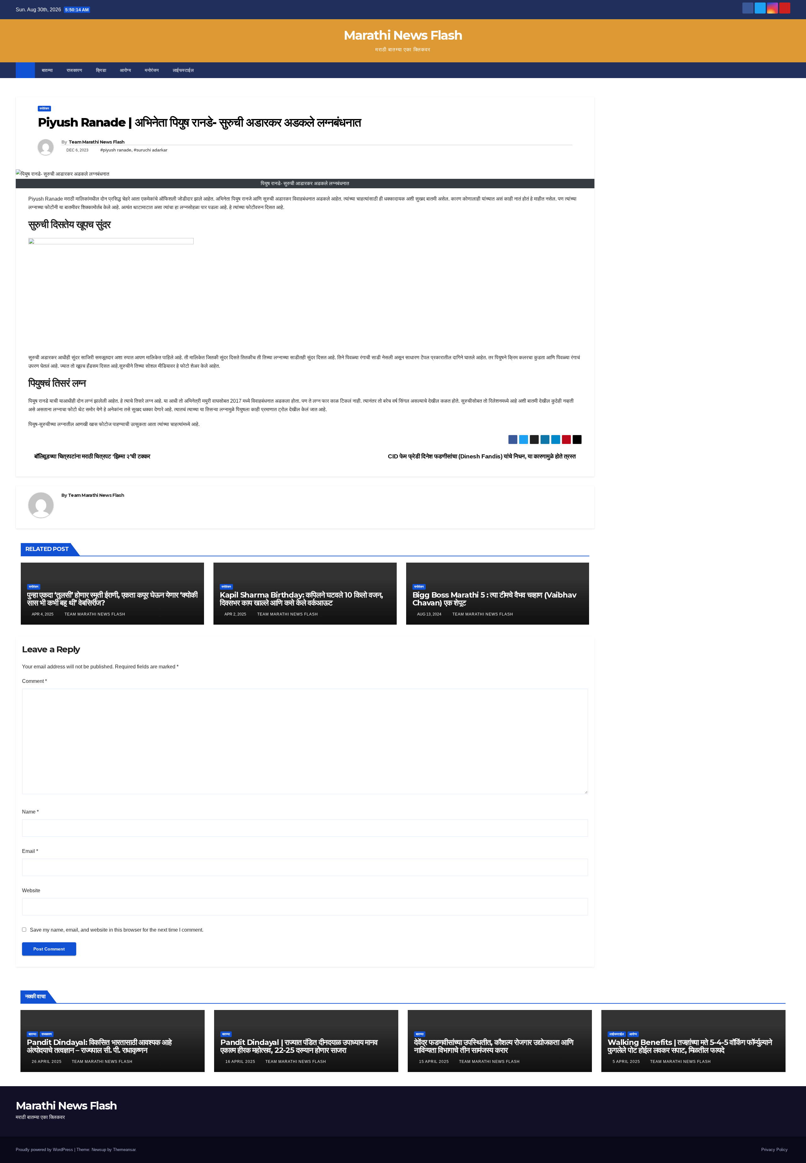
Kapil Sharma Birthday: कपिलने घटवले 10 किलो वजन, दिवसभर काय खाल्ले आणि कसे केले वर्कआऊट (301, 598)
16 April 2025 (241, 1061)
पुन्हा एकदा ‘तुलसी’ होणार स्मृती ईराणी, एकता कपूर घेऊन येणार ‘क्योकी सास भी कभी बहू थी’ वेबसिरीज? (112, 598)
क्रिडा (101, 70)
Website (31, 890)
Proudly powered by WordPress (45, 1149)
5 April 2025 (627, 1061)
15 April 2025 (434, 1061)
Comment (34, 681)
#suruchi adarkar (150, 149)
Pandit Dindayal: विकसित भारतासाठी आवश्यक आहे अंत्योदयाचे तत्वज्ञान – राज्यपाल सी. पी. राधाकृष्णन (99, 1046)
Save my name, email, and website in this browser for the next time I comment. (116, 930)
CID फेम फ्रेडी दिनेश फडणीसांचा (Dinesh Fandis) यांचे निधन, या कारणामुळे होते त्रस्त (482, 456)
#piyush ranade (115, 149)
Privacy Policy (774, 1149)
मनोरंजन (152, 70)
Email (30, 851)
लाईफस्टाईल (183, 70)
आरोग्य (125, 70)
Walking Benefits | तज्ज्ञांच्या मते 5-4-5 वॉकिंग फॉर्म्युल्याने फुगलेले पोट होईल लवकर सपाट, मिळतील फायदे (690, 1046)
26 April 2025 (47, 1061)
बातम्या (47, 70)
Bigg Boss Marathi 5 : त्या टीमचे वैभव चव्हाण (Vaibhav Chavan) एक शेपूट (494, 598)
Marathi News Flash (403, 35)
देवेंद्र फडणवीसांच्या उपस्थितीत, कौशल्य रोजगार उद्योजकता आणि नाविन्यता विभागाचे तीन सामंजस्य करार (493, 1046)
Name (30, 811)
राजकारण (74, 70)
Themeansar (124, 1149)
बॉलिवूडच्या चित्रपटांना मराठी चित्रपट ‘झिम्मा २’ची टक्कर (91, 456)
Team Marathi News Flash (97, 142)
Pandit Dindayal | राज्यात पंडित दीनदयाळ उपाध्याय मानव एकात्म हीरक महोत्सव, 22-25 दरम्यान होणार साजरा (298, 1046)
